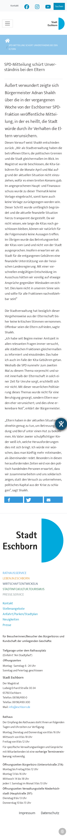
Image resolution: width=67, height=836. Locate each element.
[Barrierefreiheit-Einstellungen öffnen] (61, 424)
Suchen (59, 6)
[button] (13, 500)
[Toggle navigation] (7, 23)
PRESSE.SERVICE (13, 594)
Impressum (27, 813)
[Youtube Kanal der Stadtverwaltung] (48, 7)
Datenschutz (50, 813)
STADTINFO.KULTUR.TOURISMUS (23, 589)
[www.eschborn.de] (7, 41)
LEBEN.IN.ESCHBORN (16, 578)
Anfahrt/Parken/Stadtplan (20, 614)
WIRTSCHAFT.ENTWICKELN (20, 584)
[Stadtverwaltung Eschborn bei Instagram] (37, 7)
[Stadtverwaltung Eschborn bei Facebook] (26, 7)
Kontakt (15, 6)
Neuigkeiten (11, 619)
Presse (7, 625)
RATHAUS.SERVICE (14, 573)
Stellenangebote (14, 608)
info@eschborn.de (19, 707)
